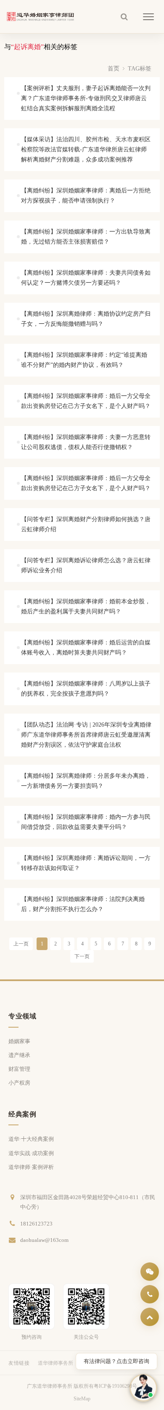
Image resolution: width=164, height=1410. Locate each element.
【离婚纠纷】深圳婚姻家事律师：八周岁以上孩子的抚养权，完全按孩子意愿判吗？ (86, 688)
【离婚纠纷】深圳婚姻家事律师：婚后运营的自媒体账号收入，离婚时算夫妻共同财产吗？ (86, 647)
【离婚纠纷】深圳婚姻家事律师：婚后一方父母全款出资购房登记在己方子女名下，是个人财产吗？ (86, 401)
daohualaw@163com (44, 1240)
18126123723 (36, 1223)
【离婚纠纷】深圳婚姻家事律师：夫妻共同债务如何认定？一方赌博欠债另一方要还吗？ (86, 278)
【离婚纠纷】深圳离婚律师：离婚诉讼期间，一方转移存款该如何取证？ (86, 863)
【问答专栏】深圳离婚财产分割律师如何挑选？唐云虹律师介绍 (86, 524)
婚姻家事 (19, 1041)
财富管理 (19, 1069)
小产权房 (19, 1083)
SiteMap (82, 1399)
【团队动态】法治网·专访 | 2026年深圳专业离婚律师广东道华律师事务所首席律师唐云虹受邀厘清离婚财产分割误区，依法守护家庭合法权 (86, 735)
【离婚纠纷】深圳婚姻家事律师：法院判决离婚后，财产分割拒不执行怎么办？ (83, 904)
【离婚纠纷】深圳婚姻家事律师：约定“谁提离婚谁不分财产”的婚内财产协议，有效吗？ (84, 360)
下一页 (82, 956)
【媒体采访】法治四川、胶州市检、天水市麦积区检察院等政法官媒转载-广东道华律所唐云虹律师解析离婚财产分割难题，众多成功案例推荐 (86, 149)
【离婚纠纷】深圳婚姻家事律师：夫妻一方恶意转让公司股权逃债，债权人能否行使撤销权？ (86, 442)
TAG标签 (139, 68)
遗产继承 (19, 1055)
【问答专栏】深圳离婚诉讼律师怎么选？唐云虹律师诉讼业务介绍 (86, 565)
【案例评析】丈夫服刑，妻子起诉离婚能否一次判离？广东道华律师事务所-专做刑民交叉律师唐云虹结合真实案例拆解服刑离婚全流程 (86, 98)
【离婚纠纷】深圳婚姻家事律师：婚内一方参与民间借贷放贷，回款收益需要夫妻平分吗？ (86, 822)
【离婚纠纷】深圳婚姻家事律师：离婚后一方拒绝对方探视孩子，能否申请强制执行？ (86, 195)
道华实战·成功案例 (31, 1153)
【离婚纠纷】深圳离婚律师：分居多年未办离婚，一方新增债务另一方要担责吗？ (86, 781)
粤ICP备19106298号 (115, 1386)
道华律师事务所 (55, 1363)
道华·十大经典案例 (31, 1139)
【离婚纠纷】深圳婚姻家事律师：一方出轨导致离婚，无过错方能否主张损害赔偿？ (86, 237)
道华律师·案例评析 (31, 1167)
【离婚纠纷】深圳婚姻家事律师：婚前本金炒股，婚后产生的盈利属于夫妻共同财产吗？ (86, 606)
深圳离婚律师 (97, 1363)
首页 (113, 68)
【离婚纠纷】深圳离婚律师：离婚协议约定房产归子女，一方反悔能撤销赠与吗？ (86, 319)
